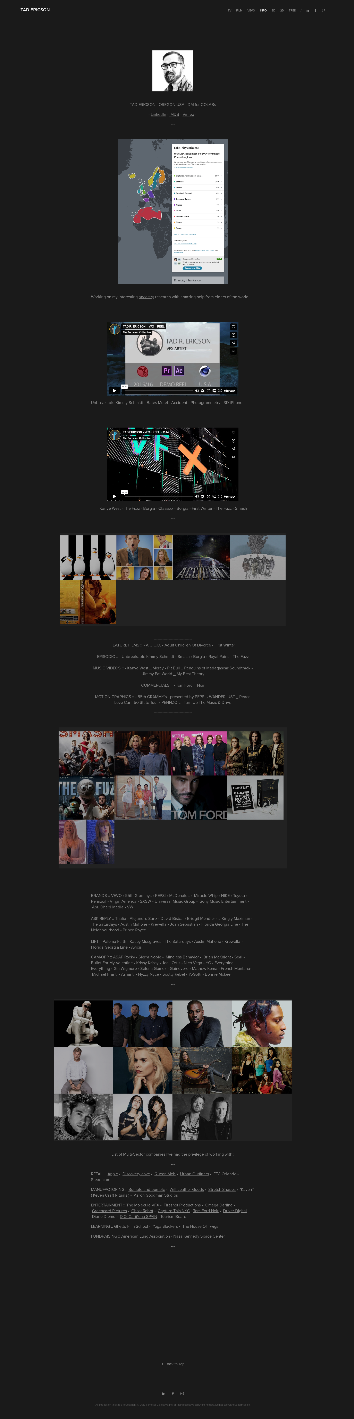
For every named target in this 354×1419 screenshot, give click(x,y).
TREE (292, 10)
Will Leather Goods (187, 1189)
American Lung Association (145, 1236)
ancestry (146, 297)
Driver (229, 1211)
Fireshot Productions (182, 1205)
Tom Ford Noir (206, 1211)
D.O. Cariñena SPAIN (138, 1216)
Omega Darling (219, 1205)
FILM (239, 10)
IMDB (174, 114)
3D (273, 10)
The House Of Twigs (200, 1226)
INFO (263, 10)
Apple (113, 1174)
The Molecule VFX (142, 1205)
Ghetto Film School (131, 1226)
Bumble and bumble (146, 1189)
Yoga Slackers (165, 1226)
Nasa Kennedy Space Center (199, 1236)
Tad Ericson (35, 9)
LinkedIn (158, 114)
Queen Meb (165, 1174)
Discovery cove (136, 1174)
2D (282, 10)
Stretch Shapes (222, 1189)
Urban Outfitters (194, 1174)
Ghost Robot (142, 1211)
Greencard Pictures (109, 1211)
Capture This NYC (174, 1211)
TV (229, 10)
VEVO (251, 10)
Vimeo (188, 114)
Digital (241, 1211)
